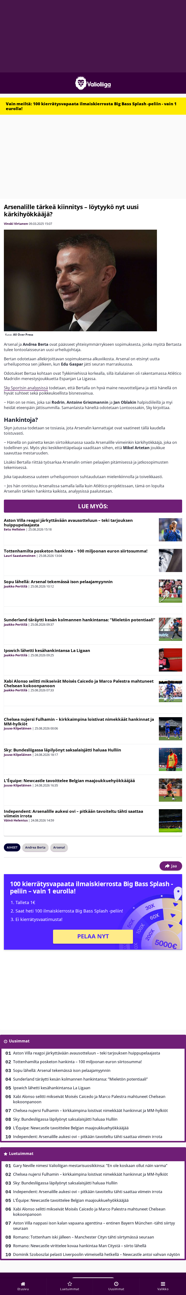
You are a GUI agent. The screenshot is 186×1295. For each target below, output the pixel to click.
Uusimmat (19, 1041)
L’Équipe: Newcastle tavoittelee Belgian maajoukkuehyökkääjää (69, 780)
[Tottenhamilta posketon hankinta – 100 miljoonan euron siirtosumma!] (170, 560)
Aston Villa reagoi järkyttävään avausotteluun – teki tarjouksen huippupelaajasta (68, 522)
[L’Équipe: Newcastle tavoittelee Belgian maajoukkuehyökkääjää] (170, 790)
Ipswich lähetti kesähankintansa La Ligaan (47, 650)
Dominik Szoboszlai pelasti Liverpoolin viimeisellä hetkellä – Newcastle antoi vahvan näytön (96, 1254)
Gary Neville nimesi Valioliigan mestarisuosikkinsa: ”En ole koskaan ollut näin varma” (90, 1165)
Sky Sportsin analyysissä (26, 387)
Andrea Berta (35, 847)
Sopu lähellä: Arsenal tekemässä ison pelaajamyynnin (58, 581)
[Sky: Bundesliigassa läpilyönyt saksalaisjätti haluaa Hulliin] (170, 759)
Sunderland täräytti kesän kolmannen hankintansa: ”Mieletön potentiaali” (79, 620)
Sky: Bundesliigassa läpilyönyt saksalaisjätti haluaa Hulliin (62, 750)
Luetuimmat (21, 1153)
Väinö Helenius (16, 820)
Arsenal (59, 847)
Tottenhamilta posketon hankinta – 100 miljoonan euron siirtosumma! (75, 551)
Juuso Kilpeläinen (17, 728)
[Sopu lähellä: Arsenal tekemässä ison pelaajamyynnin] (170, 591)
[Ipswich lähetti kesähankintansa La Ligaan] (170, 660)
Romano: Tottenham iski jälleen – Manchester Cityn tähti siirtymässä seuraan (83, 1237)
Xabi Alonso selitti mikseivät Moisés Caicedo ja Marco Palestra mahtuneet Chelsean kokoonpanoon (79, 683)
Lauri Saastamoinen (20, 555)
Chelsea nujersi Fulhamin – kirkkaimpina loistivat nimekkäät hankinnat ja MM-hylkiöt (79, 721)
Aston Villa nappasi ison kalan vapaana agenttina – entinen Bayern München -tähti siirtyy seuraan (94, 1225)
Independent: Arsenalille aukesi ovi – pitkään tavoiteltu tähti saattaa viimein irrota (73, 813)
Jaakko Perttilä (15, 586)
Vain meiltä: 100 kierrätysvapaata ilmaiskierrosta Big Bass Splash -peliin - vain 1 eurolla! (91, 106)
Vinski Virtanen (16, 223)
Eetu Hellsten (14, 529)
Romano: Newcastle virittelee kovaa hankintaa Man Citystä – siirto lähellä (79, 1245)
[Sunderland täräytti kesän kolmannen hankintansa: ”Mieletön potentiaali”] (170, 629)
